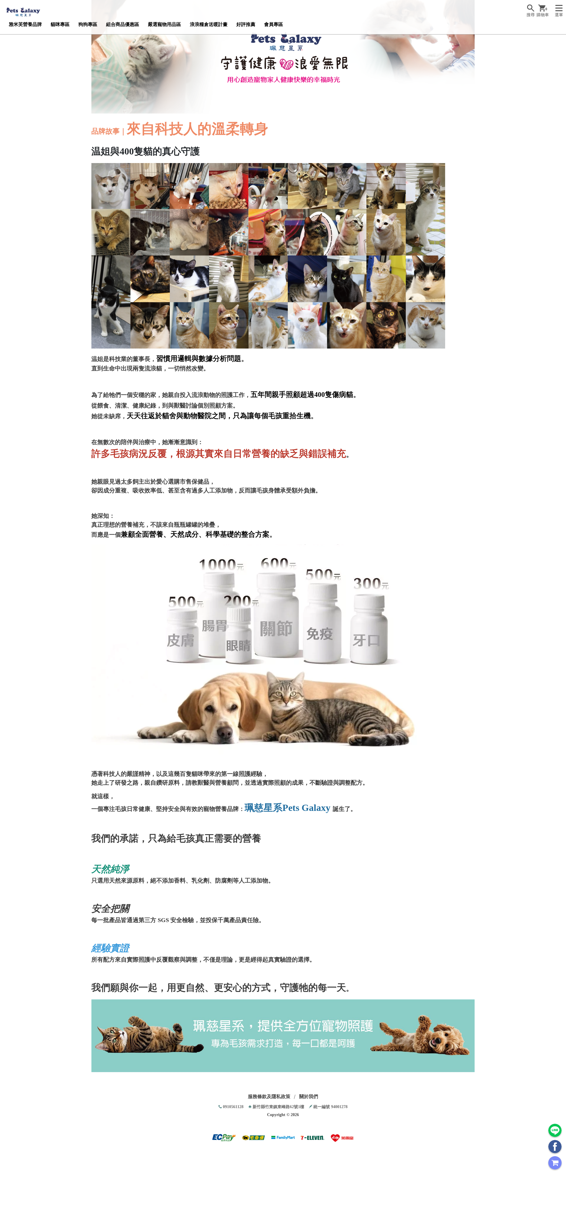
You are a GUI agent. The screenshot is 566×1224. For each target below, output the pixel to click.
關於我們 (308, 1096)
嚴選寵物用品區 (164, 24)
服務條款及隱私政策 (269, 1096)
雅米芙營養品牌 (25, 24)
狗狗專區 (87, 24)
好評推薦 (245, 24)
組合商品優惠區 (122, 24)
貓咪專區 (60, 24)
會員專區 (273, 24)
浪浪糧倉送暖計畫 (209, 24)
